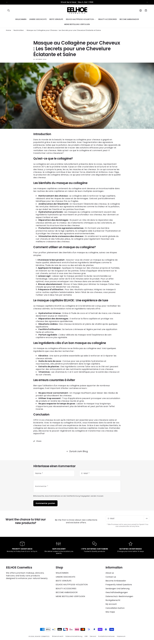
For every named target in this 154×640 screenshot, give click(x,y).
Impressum (121, 636)
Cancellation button (115, 608)
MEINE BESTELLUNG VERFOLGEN (70, 596)
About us (110, 573)
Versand (93, 636)
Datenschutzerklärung (74, 636)
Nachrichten (19, 30)
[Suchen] (8, 10)
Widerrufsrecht (57, 636)
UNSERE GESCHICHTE (65, 576)
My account (111, 604)
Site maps (110, 612)
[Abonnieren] (146, 518)
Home (8, 30)
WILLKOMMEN (62, 573)
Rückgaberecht (113, 600)
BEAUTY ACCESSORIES (66, 588)
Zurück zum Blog (78, 451)
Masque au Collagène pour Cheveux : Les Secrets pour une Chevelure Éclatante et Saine (64, 30)
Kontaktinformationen (106, 636)
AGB (86, 636)
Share (39, 441)
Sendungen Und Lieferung (117, 588)
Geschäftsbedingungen (117, 592)
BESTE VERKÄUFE (63, 580)
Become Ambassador (116, 580)
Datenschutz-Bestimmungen (119, 596)
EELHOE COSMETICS (42, 636)
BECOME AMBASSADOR (66, 592)
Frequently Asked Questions (119, 584)
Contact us (111, 576)
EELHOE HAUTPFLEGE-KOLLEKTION (72, 584)
